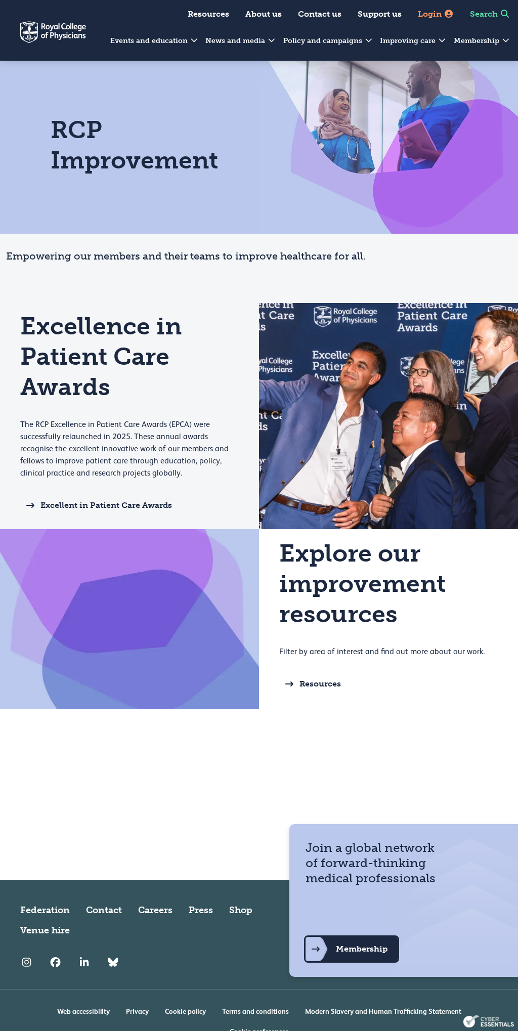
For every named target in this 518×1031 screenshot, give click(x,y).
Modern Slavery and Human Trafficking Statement (383, 1011)
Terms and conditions (255, 1011)
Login (431, 14)
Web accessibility (83, 1011)
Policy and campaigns (323, 40)
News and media (236, 40)
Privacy (137, 1011)
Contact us (319, 14)
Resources (208, 14)
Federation (45, 910)
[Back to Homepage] (43, 38)
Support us (380, 14)
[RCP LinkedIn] (84, 963)
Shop (240, 910)
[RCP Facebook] (55, 963)
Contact (104, 910)
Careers (155, 910)
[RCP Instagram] (26, 963)
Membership (477, 40)
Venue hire (45, 930)
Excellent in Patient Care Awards (106, 505)
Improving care (409, 40)
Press (201, 910)
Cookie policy (185, 1011)
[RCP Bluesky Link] (113, 963)
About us (263, 14)
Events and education (150, 40)
